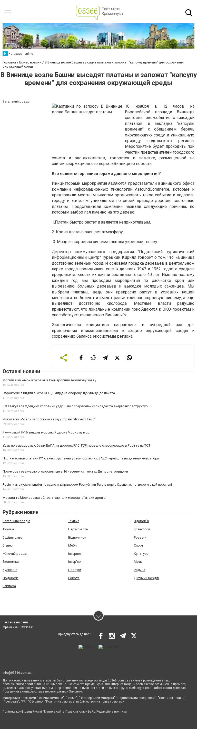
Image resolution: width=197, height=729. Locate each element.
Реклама (9, 586)
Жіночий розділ (15, 554)
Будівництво (12, 537)
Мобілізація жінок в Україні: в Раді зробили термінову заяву (49, 380)
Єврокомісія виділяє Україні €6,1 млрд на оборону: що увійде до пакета (59, 393)
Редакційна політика (111, 711)
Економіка (11, 562)
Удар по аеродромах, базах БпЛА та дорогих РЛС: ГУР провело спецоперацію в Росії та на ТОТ (76, 445)
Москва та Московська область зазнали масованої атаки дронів (54, 498)
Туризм (8, 529)
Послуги (74, 570)
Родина (139, 570)
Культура (141, 554)
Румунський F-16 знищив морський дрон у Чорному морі (46, 432)
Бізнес (8, 545)
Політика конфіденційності (22, 711)
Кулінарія (10, 570)
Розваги (140, 537)
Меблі (72, 545)
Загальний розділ (16, 521)
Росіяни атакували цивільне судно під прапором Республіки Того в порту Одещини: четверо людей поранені (87, 484)
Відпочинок (77, 537)
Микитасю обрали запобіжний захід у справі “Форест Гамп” (49, 419)
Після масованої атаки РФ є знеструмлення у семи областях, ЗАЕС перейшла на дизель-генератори (81, 458)
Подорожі (10, 578)
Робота (74, 578)
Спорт (138, 545)
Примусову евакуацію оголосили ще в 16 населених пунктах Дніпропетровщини (65, 471)
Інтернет (75, 554)
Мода (138, 562)
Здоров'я (141, 521)
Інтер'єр (74, 562)
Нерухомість (78, 529)
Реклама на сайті (15, 622)
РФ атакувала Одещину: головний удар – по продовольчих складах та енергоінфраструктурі (76, 406)
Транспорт (142, 529)
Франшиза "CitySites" (18, 627)
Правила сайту (53, 711)
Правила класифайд (80, 711)
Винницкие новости (133, 163)
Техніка (73, 521)
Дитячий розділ (146, 578)
